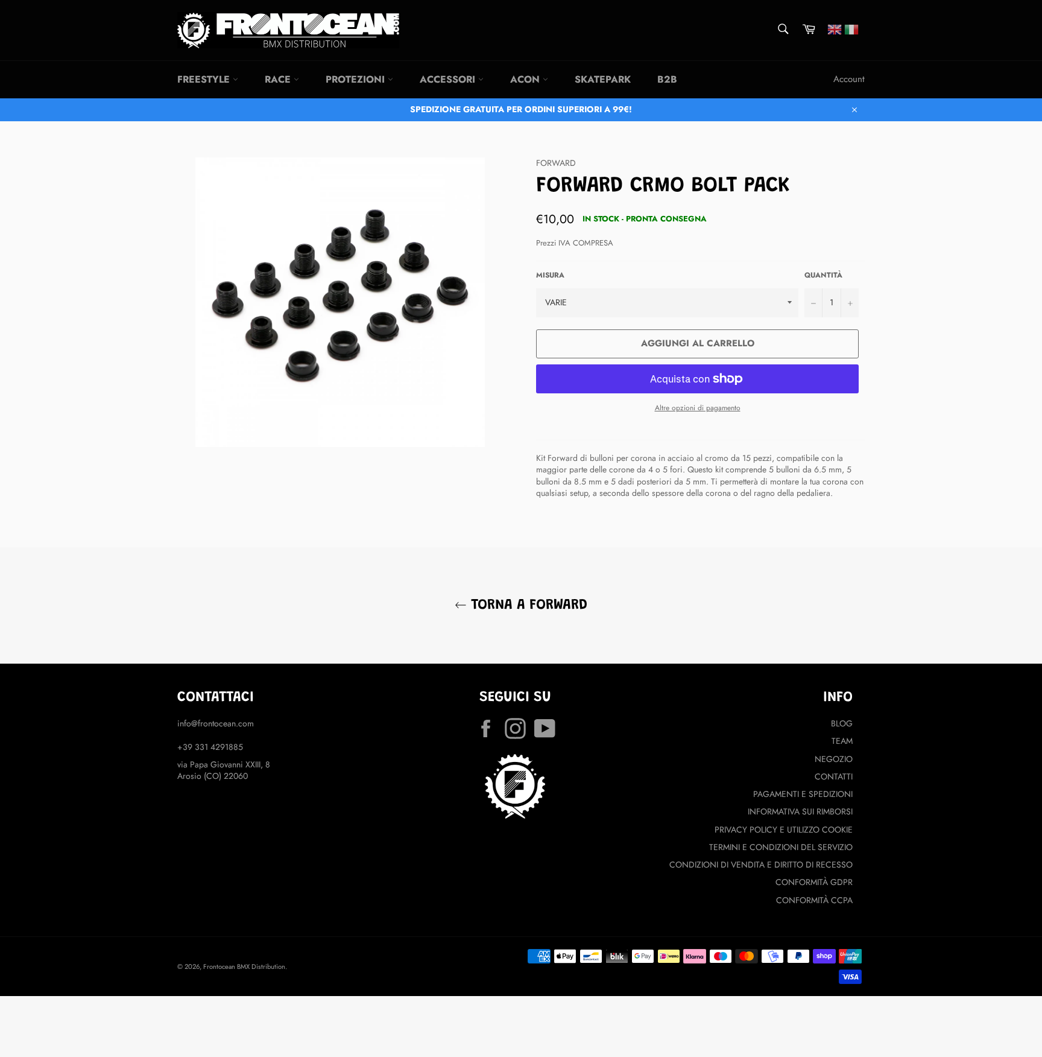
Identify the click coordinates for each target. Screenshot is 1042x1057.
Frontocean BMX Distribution (244, 966)
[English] (834, 28)
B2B (667, 79)
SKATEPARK (603, 79)
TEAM (842, 741)
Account (849, 79)
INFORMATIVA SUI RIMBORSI (800, 811)
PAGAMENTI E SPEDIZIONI (803, 794)
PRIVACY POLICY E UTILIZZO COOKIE (784, 830)
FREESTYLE (205, 79)
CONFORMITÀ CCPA (814, 900)
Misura (550, 275)
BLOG (842, 723)
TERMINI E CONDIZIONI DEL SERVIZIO (781, 847)
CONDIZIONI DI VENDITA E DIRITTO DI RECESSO (761, 865)
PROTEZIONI (357, 79)
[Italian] (851, 28)
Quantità (823, 275)
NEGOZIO (834, 759)
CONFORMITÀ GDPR (814, 882)
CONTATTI (834, 776)
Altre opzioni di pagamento (697, 408)
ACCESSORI (449, 79)
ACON (526, 79)
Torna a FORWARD (527, 605)
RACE (279, 79)
